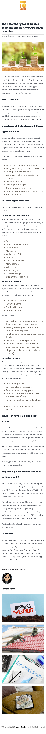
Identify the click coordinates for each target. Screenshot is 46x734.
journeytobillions (22, 727)
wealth (23, 446)
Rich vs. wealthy (37, 515)
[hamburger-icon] (42, 13)
